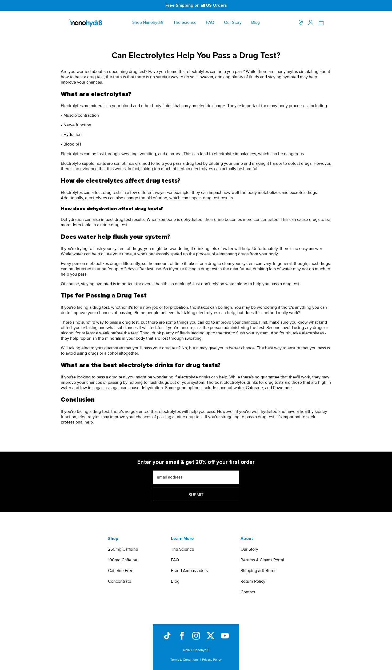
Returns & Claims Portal (262, 560)
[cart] (321, 22)
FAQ (210, 22)
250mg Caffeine (123, 549)
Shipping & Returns (258, 570)
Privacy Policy (212, 660)
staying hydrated (283, 77)
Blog (255, 22)
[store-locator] (301, 22)
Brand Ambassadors (189, 570)
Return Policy (253, 581)
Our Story (233, 22)
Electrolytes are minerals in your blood (96, 105)
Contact (248, 592)
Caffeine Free (120, 570)
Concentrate (119, 581)
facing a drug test (93, 307)
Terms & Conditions (184, 660)
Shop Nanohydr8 (147, 22)
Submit (196, 494)
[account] (310, 22)
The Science (185, 22)
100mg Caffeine (122, 560)
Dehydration (72, 219)
